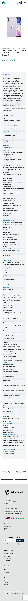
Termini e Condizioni (9, 553)
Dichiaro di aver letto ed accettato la (14, 544)
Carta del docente (8, 555)
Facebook (6, 572)
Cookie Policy (7, 558)
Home (3, 48)
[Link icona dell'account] (17, 3)
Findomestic (7, 560)
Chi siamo (6, 530)
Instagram (6, 574)
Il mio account (8, 526)
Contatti (6, 528)
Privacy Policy (17, 544)
